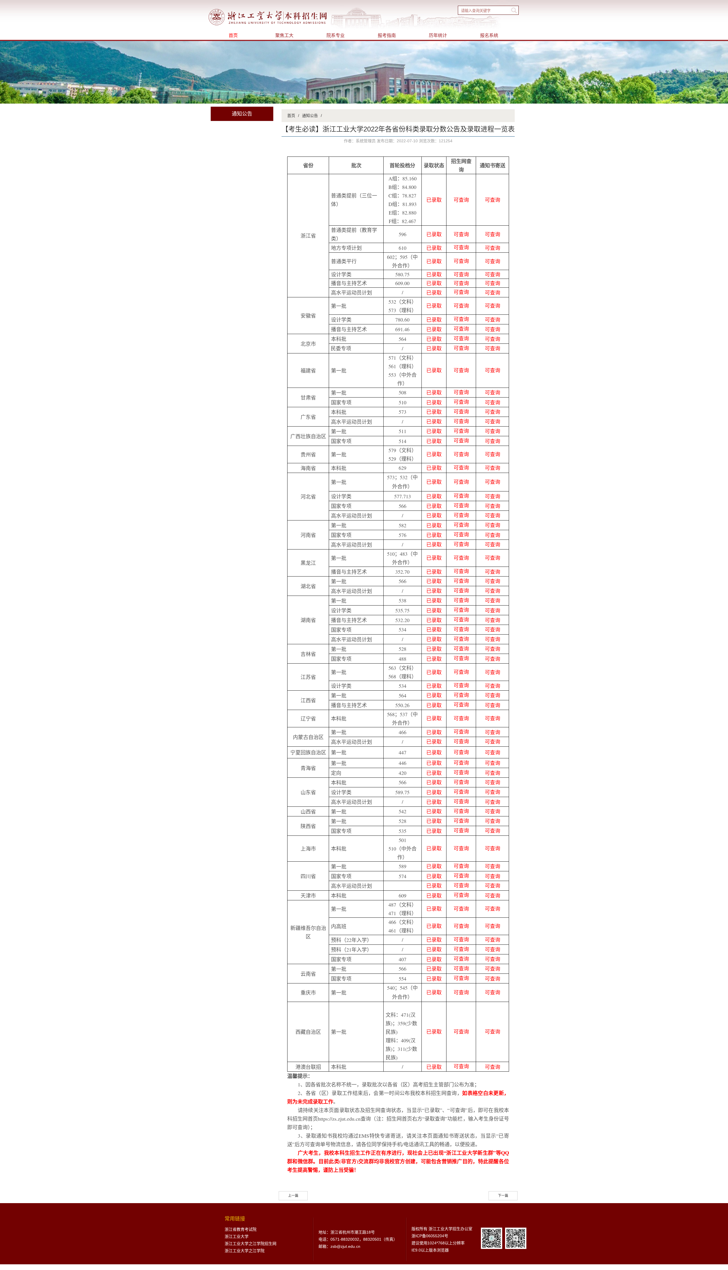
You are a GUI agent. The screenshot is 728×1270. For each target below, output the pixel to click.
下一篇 (503, 1196)
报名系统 (489, 35)
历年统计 (438, 35)
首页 (233, 35)
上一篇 (293, 1196)
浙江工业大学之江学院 (244, 1250)
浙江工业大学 (237, 1236)
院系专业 (335, 35)
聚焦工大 (284, 35)
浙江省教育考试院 (241, 1229)
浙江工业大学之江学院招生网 (250, 1243)
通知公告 (310, 115)
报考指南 (387, 35)
